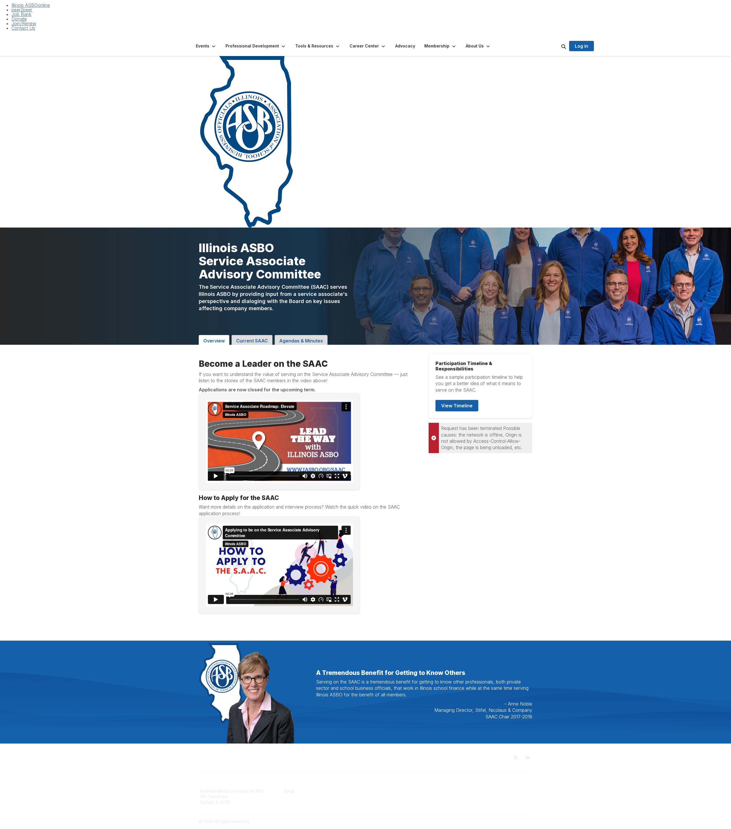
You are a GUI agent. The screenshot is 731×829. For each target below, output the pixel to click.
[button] (206, 46)
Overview (214, 341)
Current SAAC (252, 341)
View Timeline (457, 405)
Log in (581, 46)
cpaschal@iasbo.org (316, 791)
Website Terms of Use (474, 791)
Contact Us (23, 28)
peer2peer (21, 10)
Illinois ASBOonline (30, 5)
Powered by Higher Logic (508, 821)
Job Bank (21, 14)
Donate (19, 19)
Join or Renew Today (389, 796)
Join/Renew (23, 23)
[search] (556, 46)
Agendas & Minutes (301, 341)
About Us (377, 791)
